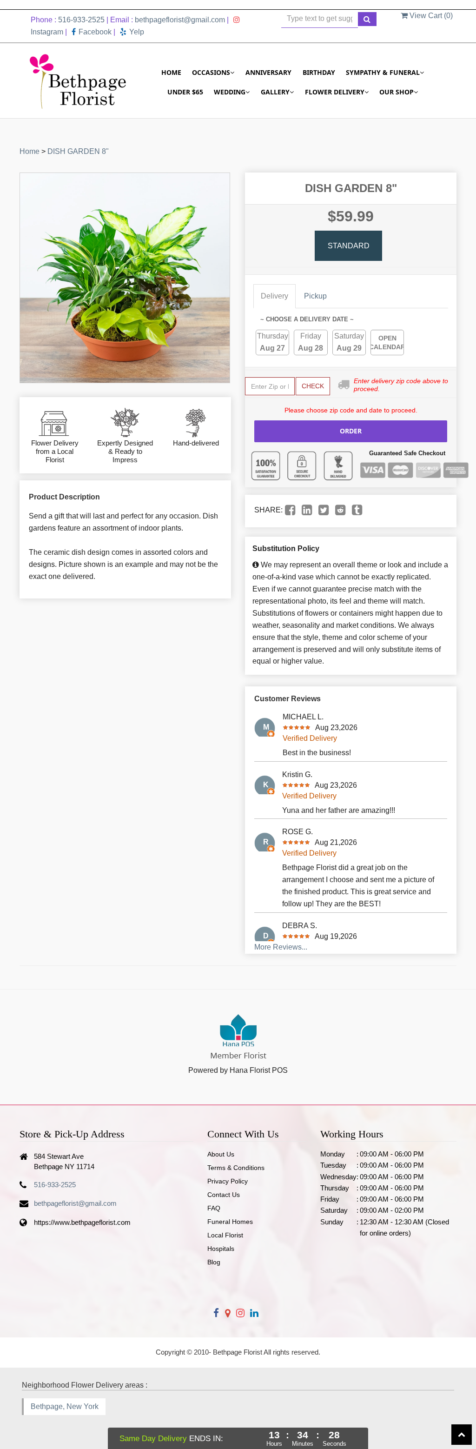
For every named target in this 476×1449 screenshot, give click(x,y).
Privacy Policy (227, 1181)
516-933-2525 (81, 20)
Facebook (95, 32)
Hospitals (220, 1248)
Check (313, 386)
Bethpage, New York (65, 1406)
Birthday (319, 72)
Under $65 (185, 91)
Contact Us (223, 1194)
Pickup (315, 296)
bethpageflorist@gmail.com (180, 20)
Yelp (136, 32)
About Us (220, 1154)
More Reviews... (280, 947)
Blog (213, 1262)
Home (171, 72)
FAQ (213, 1208)
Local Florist (225, 1235)
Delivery (274, 296)
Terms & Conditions (235, 1167)
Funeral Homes (230, 1221)
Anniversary (268, 72)
